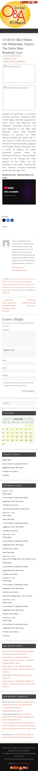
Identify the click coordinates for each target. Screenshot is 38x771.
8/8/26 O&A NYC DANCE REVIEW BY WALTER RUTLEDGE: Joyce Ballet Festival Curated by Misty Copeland (18, 704)
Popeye (22, 287)
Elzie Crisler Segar (13, 282)
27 (18, 440)
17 (4, 437)
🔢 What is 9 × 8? (9, 350)
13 (18, 433)
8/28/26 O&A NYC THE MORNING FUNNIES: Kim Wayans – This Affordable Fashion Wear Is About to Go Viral (18, 684)
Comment (6, 330)
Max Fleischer (18, 284)
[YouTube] (24, 2)
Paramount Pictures (14, 287)
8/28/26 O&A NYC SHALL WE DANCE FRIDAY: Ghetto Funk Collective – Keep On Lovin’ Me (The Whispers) (18, 669)
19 (14, 437)
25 (9, 440)
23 (32, 437)
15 (27, 433)
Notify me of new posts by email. (16, 386)
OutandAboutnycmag (13, 56)
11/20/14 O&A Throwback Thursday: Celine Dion (28, 302)
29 (27, 440)
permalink (5, 293)
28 (23, 440)
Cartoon (29, 279)
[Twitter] (30, 2)
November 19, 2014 (9, 59)
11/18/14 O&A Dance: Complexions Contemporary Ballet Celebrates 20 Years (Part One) (9, 305)
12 (14, 433)
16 (32, 433)
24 (4, 440)
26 (14, 440)
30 (32, 440)
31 (4, 444)
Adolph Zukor (14, 279)
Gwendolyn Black (8, 711)
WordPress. (27, 763)
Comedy (6, 61)
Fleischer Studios (23, 282)
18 (9, 437)
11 (9, 433)
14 (23, 433)
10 (4, 433)
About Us (19, 711)
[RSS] (35, 2)
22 (27, 437)
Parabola (18, 763)
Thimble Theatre (7, 290)
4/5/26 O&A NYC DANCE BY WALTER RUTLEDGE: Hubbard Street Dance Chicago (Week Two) (18, 717)
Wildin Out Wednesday (17, 61)
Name (5, 360)
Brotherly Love (22, 279)
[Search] (33, 404)
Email (4, 368)
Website (5, 375)
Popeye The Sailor (30, 287)
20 (18, 437)
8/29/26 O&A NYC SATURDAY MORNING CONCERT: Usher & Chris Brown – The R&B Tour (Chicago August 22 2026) (18, 660)
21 (23, 437)
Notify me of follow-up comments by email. (19, 383)
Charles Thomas (7, 723)
